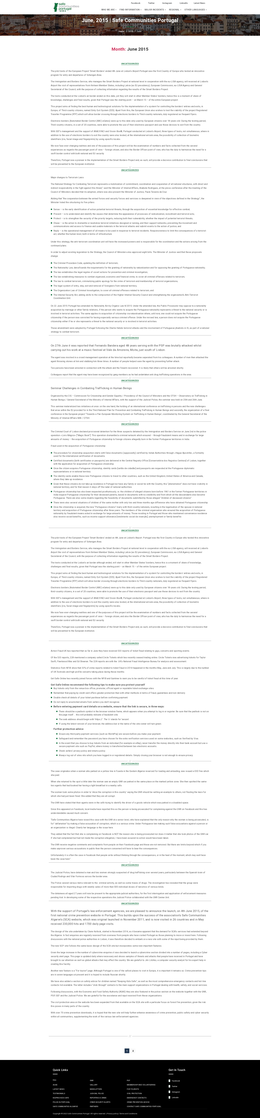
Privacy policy (112, 1114)
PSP (128, 1080)
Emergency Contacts (137, 1098)
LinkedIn (184, 3)
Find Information (130, 10)
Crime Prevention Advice (138, 1102)
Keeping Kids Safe (61, 1098)
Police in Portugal (61, 1102)
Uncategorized (130, 64)
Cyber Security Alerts (100, 1102)
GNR (92, 1080)
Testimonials (59, 1093)
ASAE (55, 1085)
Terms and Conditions (128, 1114)
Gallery (94, 1085)
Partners (94, 1106)
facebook (175, 1081)
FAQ (54, 1080)
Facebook (135, 3)
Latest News (199, 3)
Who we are (108, 10)
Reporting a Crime (98, 1098)
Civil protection (134, 1093)
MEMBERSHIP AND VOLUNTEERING (141, 1085)
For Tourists (133, 1089)
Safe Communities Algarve (65, 1106)
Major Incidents (154, 10)
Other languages (194, 10)
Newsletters (96, 1089)
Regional (174, 10)
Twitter (151, 3)
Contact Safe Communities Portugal (144, 1106)
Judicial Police (97, 1093)
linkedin (175, 1097)
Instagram (167, 3)
